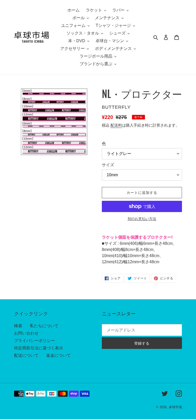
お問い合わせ (26, 333)
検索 (18, 326)
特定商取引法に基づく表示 (38, 348)
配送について (26, 355)
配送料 (116, 125)
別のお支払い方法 (142, 219)
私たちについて (44, 326)
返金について (58, 355)
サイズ (108, 165)
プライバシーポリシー (34, 340)
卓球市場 (175, 407)
